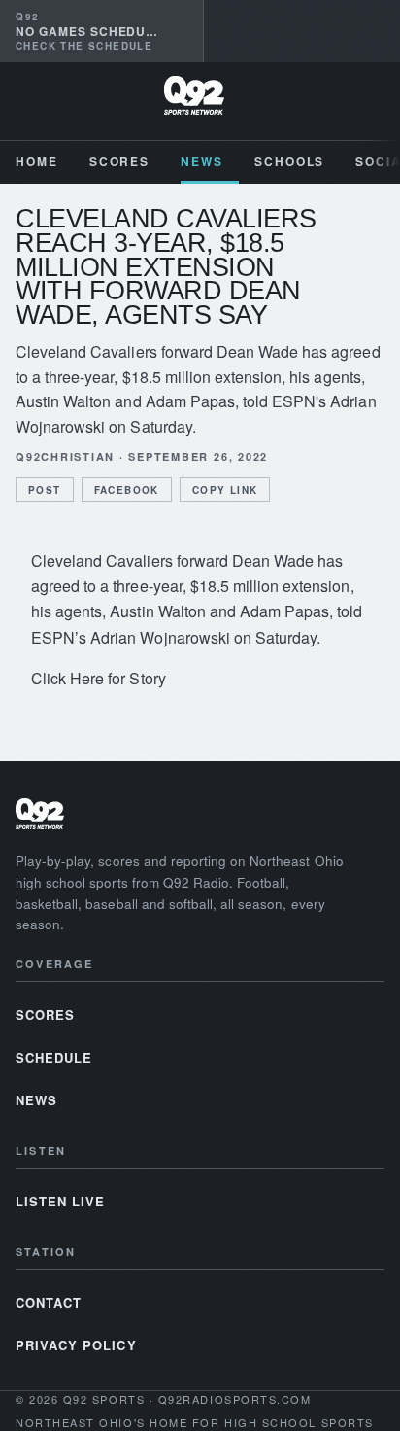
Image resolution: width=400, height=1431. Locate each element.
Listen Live (60, 1201)
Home (37, 161)
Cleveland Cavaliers (102, 560)
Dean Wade (273, 560)
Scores (119, 161)
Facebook (126, 490)
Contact (49, 1302)
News (202, 161)
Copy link (225, 490)
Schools (289, 161)
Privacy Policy (76, 1345)
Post (44, 490)
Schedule (54, 1057)
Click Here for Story (98, 678)
